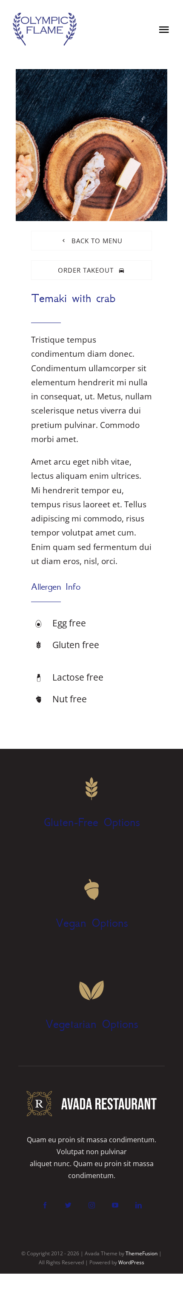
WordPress (131, 1262)
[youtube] (115, 1205)
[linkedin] (138, 1205)
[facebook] (44, 1205)
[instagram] (91, 1205)
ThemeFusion (141, 1253)
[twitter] (68, 1205)
